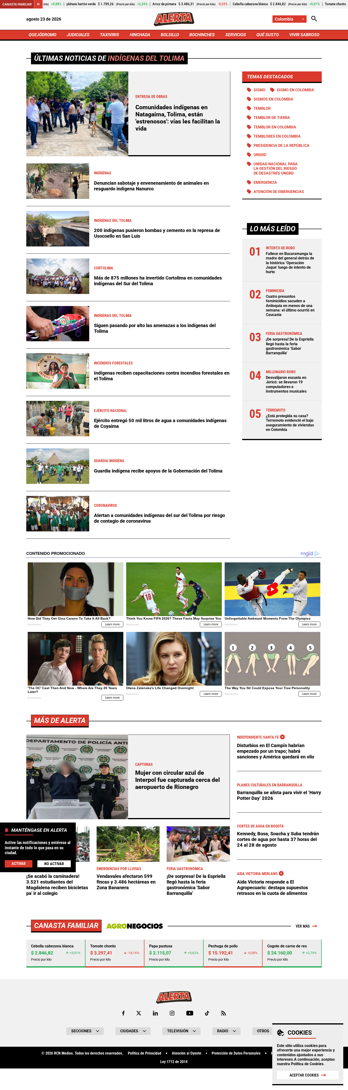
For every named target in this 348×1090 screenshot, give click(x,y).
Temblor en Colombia (275, 127)
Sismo (259, 90)
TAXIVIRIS (109, 34)
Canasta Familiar (17, 4)
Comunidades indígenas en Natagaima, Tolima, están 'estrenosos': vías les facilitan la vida (177, 118)
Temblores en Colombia (277, 136)
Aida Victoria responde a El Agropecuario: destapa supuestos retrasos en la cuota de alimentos (272, 887)
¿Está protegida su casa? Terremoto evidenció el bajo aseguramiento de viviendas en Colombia (290, 423)
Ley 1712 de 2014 (173, 1062)
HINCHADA (140, 34)
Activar (19, 863)
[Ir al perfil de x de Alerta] (138, 1013)
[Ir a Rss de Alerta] (223, 1013)
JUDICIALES (78, 34)
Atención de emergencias (279, 191)
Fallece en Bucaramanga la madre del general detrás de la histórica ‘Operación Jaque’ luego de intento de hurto (290, 262)
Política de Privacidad (144, 1053)
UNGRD (260, 155)
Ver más (303, 926)
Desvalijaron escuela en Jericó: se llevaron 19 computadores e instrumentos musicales (286, 384)
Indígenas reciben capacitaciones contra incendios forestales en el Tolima (161, 375)
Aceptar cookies (304, 1075)
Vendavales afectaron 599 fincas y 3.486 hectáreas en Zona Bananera (126, 881)
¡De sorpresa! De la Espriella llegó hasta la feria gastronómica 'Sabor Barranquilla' (290, 346)
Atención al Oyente (186, 1053)
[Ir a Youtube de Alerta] (189, 1013)
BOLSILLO (170, 34)
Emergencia (265, 182)
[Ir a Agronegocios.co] (135, 926)
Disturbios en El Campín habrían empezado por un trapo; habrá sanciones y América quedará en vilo (275, 751)
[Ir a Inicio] (174, 19)
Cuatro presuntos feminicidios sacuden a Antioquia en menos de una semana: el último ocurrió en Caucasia (290, 305)
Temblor (262, 108)
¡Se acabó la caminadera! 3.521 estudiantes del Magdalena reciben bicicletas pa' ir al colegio (57, 884)
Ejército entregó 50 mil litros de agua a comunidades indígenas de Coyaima (160, 423)
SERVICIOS (235, 34)
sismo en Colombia (295, 90)
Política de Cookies (307, 1064)
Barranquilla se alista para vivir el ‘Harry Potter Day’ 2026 (279, 795)
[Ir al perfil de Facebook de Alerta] (123, 1013)
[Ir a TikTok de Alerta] (207, 1013)
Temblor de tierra (272, 117)
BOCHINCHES (202, 34)
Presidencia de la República (281, 145)
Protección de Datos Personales (236, 1053)
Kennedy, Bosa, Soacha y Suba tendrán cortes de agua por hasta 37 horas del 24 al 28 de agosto (278, 839)
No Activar (54, 863)
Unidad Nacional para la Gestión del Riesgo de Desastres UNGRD (276, 168)
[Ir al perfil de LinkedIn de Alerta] (155, 1013)
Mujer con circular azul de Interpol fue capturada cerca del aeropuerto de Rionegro (177, 779)
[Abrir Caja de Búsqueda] (314, 19)
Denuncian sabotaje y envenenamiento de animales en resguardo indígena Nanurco (151, 186)
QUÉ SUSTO (267, 34)
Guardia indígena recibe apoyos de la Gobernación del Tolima (158, 471)
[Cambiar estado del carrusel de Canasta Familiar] (38, 4)
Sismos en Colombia (273, 99)
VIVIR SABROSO (304, 34)
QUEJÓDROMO (42, 34)
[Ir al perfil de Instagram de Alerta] (172, 1013)
